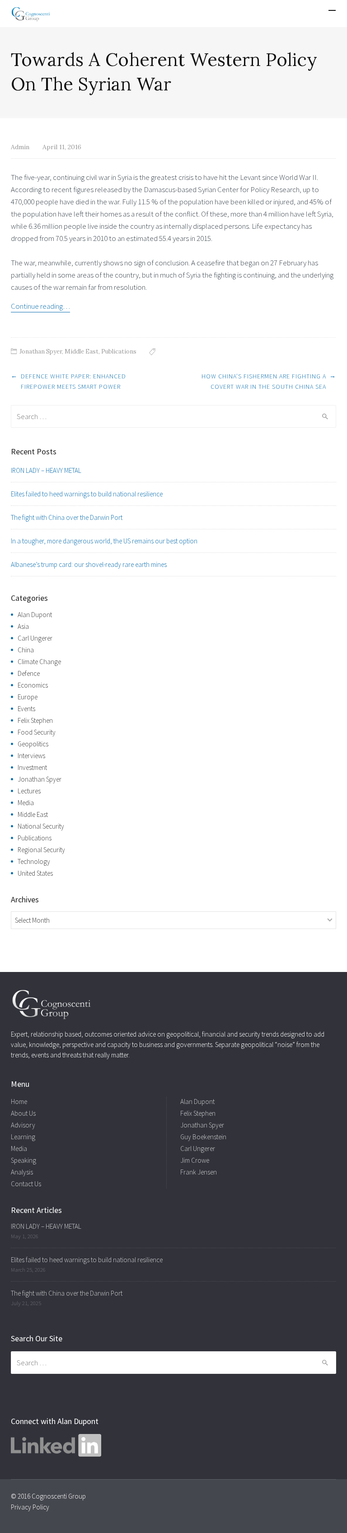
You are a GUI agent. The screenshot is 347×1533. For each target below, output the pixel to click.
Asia (23, 626)
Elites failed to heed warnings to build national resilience (87, 494)
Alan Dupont (35, 614)
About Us (23, 1113)
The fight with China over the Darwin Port (66, 517)
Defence (29, 673)
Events (26, 708)
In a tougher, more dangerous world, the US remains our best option (104, 541)
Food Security (37, 732)
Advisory (23, 1125)
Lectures (29, 791)
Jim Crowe (194, 1160)
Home (19, 1101)
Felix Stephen (35, 720)
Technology (34, 861)
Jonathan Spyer (40, 351)
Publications (118, 351)
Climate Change (39, 661)
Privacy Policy (30, 1507)
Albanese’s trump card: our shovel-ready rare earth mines (89, 564)
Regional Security (41, 849)
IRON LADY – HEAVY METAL (46, 470)
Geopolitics (33, 744)
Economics (33, 685)
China (26, 650)
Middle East (81, 351)
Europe (28, 697)
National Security (41, 826)
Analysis (22, 1172)
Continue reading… (40, 306)
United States (35, 873)
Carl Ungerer (35, 638)
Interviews (31, 755)
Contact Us (26, 1183)
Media (26, 802)
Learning (23, 1136)
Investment (32, 767)
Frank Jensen (198, 1172)
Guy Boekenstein (203, 1136)
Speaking (23, 1160)
